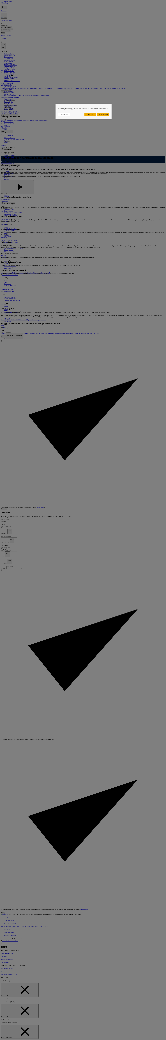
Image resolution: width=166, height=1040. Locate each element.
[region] (84, 111)
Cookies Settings (64, 114)
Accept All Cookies (103, 114)
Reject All (90, 114)
